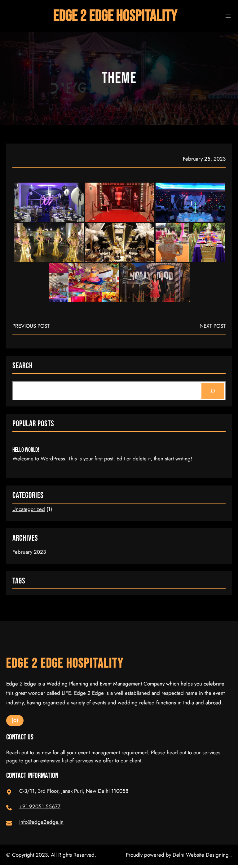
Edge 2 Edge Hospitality (115, 16)
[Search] (212, 391)
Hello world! (25, 450)
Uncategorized (28, 509)
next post (213, 326)
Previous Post (31, 326)
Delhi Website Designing (201, 854)
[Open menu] (228, 16)
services (85, 760)
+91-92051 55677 (39, 806)
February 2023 (29, 552)
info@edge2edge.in (41, 822)
